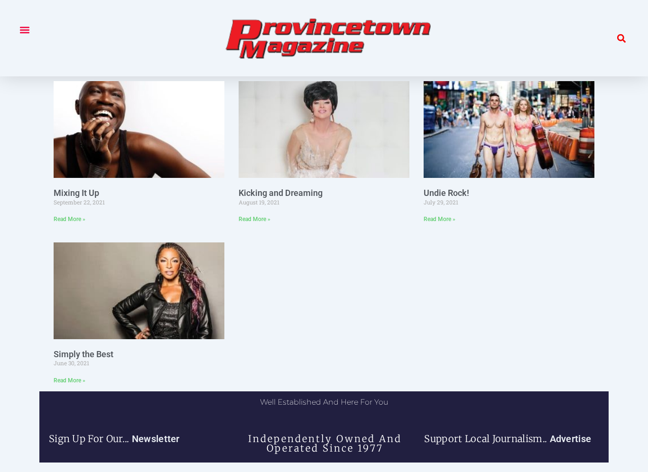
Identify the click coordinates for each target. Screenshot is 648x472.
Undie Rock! (446, 193)
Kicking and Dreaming (281, 193)
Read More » (69, 219)
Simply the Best (83, 354)
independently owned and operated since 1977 (325, 443)
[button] (24, 29)
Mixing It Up (76, 193)
